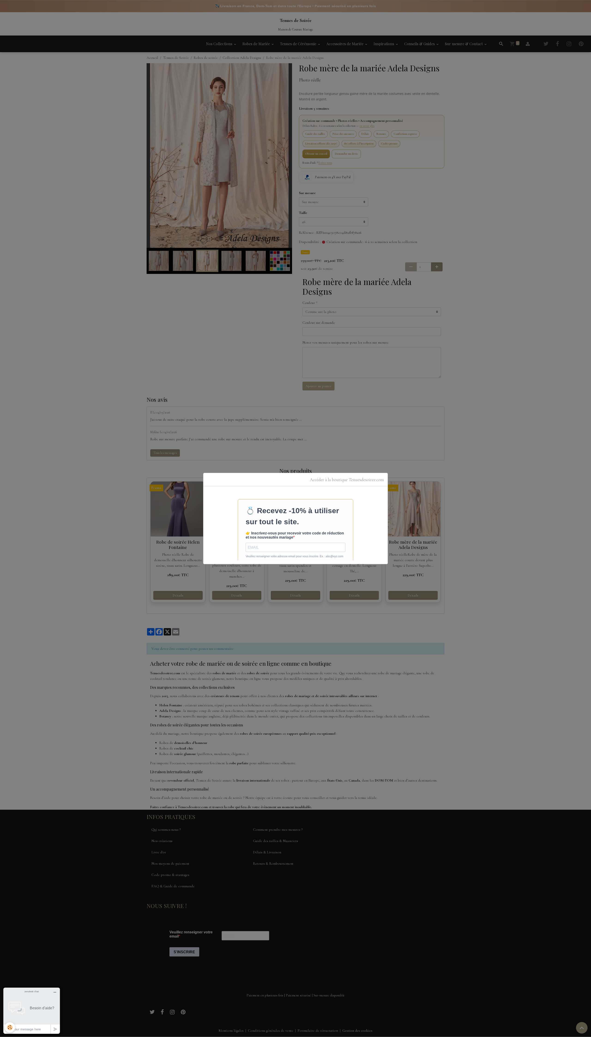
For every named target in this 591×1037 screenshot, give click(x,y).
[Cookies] (10, 1027)
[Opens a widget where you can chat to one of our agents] (32, 1010)
